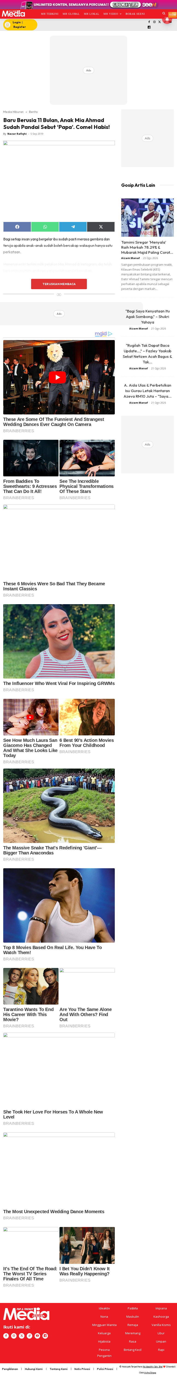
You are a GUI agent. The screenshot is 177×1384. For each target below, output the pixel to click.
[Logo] (13, 13)
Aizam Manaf (130, 258)
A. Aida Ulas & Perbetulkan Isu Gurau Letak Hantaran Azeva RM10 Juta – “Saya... (148, 391)
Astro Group (150, 1372)
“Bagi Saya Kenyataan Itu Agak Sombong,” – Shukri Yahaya (147, 316)
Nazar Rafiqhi (17, 133)
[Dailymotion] (149, 27)
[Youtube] (37, 1336)
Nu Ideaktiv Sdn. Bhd (152, 1366)
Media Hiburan (13, 112)
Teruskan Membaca (59, 284)
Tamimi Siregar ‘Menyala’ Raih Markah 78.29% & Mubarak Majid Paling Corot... (147, 247)
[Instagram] (154, 22)
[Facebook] (149, 22)
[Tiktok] (29, 1336)
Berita (33, 112)
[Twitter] (159, 22)
